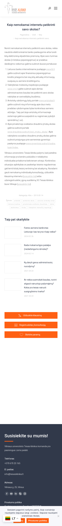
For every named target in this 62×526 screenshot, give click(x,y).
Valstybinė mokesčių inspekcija (40, 207)
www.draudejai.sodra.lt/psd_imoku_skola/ (28, 132)
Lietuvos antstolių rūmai (45, 200)
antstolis (17, 200)
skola (52, 204)
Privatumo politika (13, 502)
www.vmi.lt (13, 89)
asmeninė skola (28, 200)
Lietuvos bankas (14, 204)
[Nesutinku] (58, 516)
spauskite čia (29, 176)
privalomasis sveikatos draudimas (35, 204)
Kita (29, 195)
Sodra (24, 207)
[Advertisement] (31, 380)
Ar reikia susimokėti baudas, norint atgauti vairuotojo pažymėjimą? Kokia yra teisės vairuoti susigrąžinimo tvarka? (40, 286)
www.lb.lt (50, 69)
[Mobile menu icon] (55, 8)
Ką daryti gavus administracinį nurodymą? (38, 264)
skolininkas (15, 207)
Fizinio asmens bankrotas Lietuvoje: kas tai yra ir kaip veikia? (40, 230)
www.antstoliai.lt (47, 100)
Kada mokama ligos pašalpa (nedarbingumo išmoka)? (37, 247)
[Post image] (13, 233)
